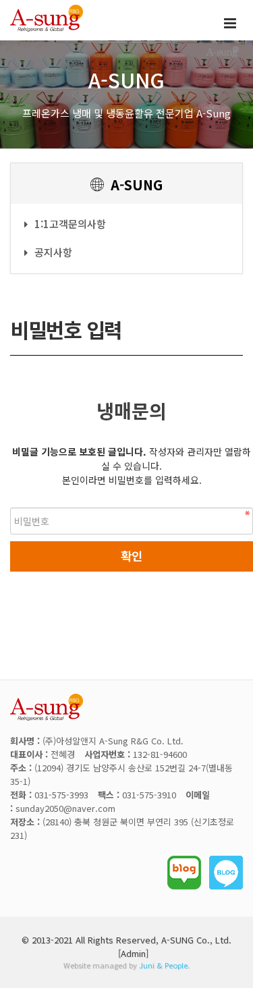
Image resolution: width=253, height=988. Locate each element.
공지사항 (53, 252)
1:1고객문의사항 (70, 224)
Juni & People (163, 965)
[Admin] (133, 953)
